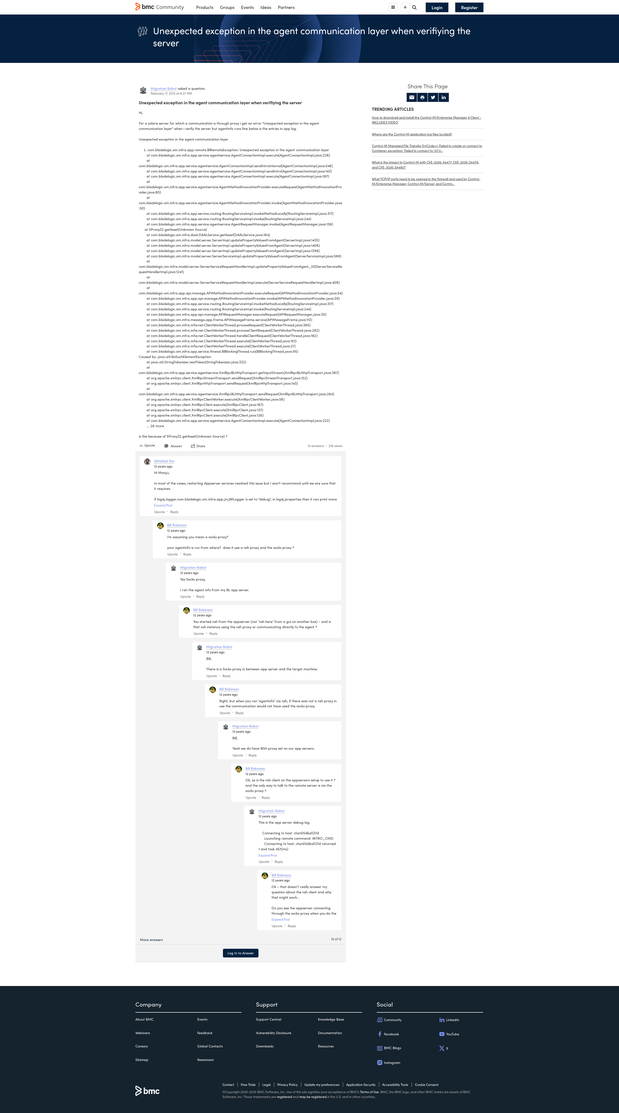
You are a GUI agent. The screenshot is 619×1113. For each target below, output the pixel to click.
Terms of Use (369, 1092)
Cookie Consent (426, 1084)
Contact (228, 1084)
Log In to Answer (241, 952)
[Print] (422, 97)
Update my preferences (321, 1084)
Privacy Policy (287, 1084)
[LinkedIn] (444, 97)
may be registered (312, 1096)
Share (200, 446)
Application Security (361, 1084)
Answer (176, 446)
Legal (266, 1084)
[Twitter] (433, 97)
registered (284, 1096)
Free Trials (248, 1084)
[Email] (412, 97)
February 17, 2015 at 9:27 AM (171, 93)
